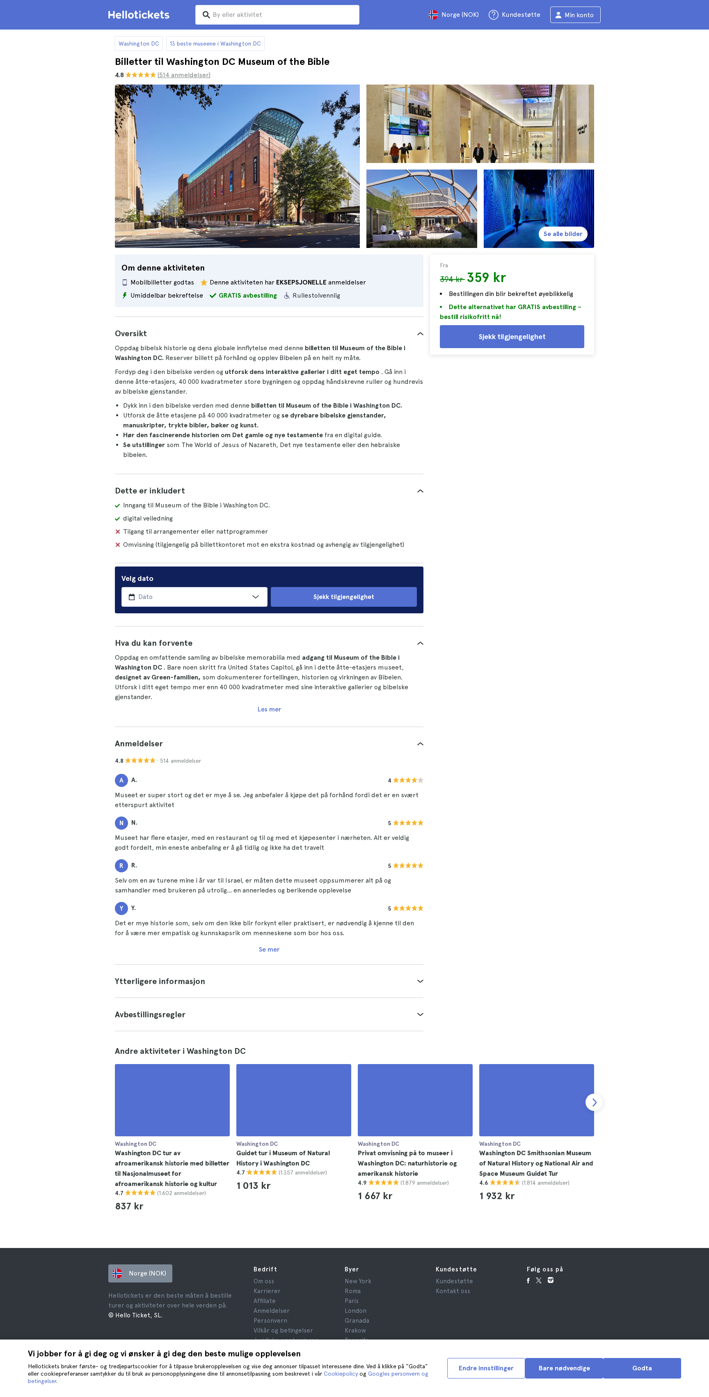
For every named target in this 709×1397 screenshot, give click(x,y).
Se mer (269, 949)
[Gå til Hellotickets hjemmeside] (140, 14)
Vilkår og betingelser (283, 1330)
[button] (269, 333)
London (355, 1310)
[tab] (269, 333)
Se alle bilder (563, 234)
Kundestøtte (454, 1281)
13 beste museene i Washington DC (215, 43)
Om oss (264, 1281)
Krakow (355, 1330)
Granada (357, 1320)
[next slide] (594, 1102)
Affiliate (265, 1301)
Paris (352, 1301)
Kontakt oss (453, 1291)
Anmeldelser (272, 1310)
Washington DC (139, 43)
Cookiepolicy (341, 1373)
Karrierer (267, 1291)
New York (358, 1281)
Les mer (269, 709)
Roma (353, 1291)
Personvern (270, 1320)
